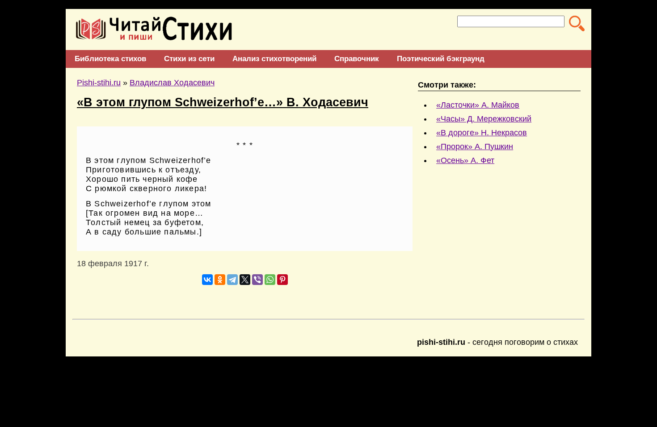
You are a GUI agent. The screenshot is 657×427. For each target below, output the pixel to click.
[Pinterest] (282, 279)
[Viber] (257, 279)
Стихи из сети (189, 58)
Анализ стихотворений (274, 58)
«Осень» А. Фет (465, 160)
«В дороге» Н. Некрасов (481, 132)
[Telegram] (232, 279)
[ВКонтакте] (207, 279)
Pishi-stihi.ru (99, 82)
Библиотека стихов (110, 58)
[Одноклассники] (220, 279)
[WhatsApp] (270, 279)
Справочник (356, 58)
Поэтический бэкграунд (440, 58)
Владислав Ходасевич (172, 82)
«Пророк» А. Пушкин (474, 146)
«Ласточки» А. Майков (477, 104)
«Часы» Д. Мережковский (483, 118)
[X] (245, 279)
